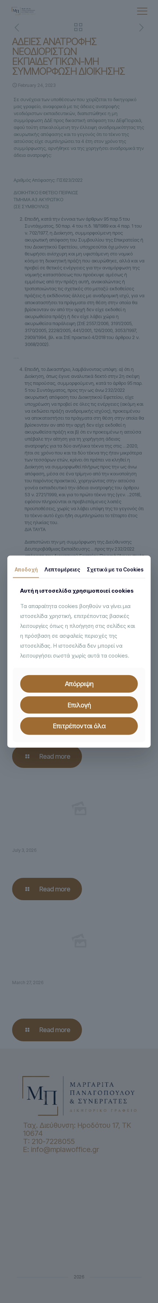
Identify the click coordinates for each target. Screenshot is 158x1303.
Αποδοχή (26, 569)
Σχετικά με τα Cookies (115, 569)
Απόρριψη (79, 684)
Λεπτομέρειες (62, 569)
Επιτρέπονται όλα (79, 726)
